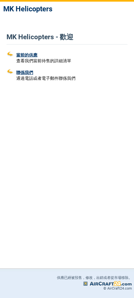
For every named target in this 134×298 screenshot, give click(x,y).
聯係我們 (24, 72)
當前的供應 (26, 55)
